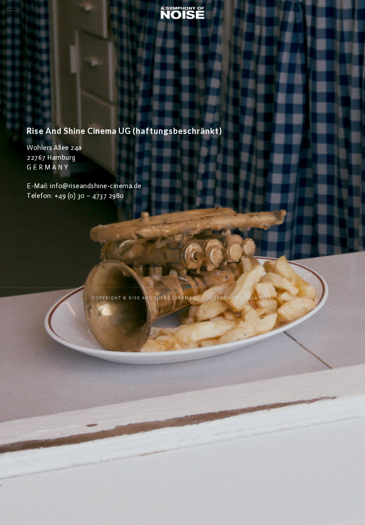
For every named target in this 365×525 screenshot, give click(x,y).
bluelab (259, 298)
